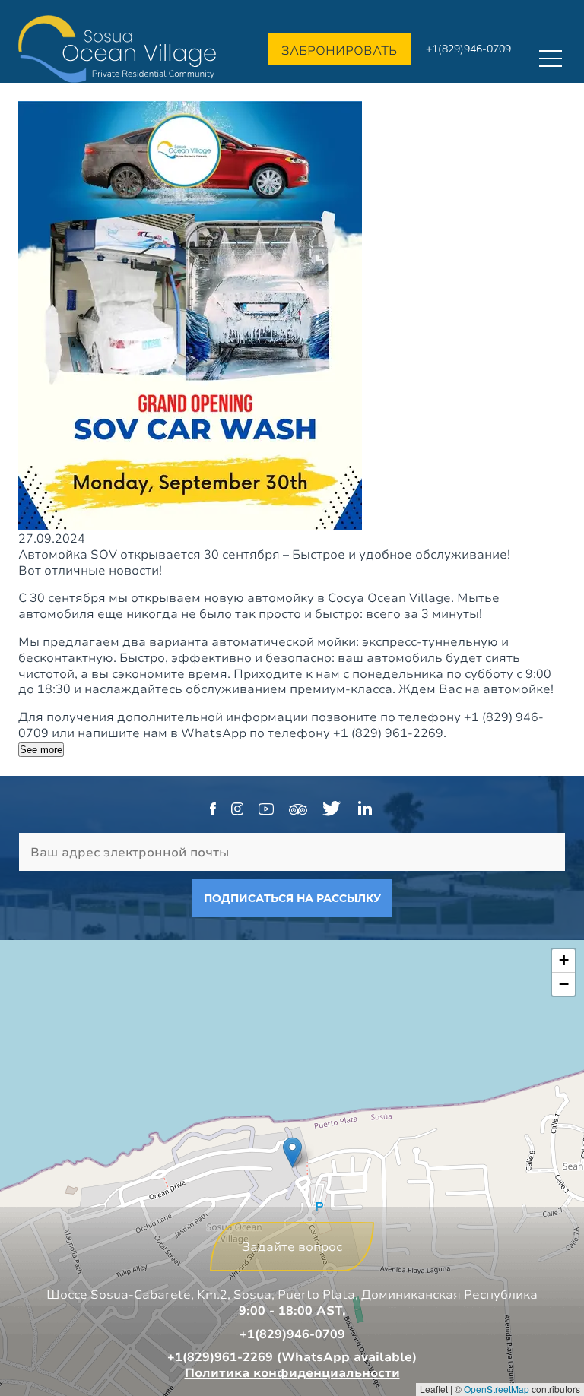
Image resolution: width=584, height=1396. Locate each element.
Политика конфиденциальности (292, 1372)
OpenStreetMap (496, 1388)
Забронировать (339, 50)
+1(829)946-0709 (468, 48)
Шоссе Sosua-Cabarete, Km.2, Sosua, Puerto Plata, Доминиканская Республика (292, 1294)
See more (41, 749)
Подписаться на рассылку (292, 898)
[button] (292, 1152)
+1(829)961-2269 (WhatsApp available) (292, 1356)
